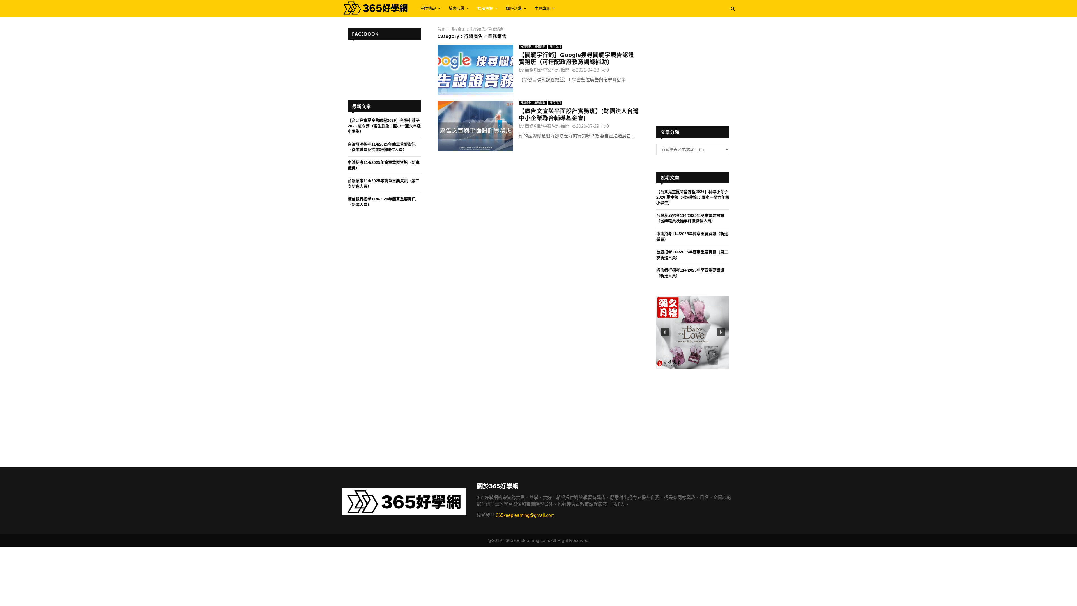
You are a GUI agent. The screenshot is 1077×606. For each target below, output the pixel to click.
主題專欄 (542, 8)
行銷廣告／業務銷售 (533, 46)
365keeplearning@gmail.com (525, 515)
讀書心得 (456, 8)
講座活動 (514, 8)
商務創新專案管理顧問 (547, 70)
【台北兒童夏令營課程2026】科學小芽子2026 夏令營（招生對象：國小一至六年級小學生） (384, 126)
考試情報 (428, 8)
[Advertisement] (693, 68)
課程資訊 (485, 8)
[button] (692, 332)
